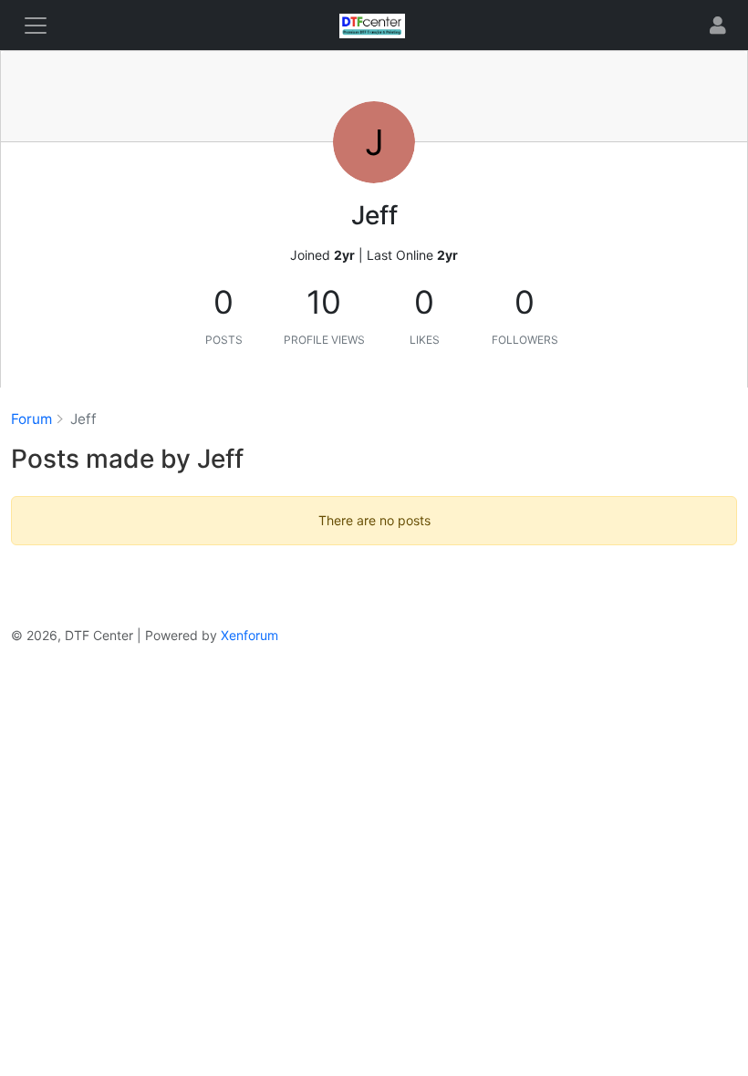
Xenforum (249, 635)
